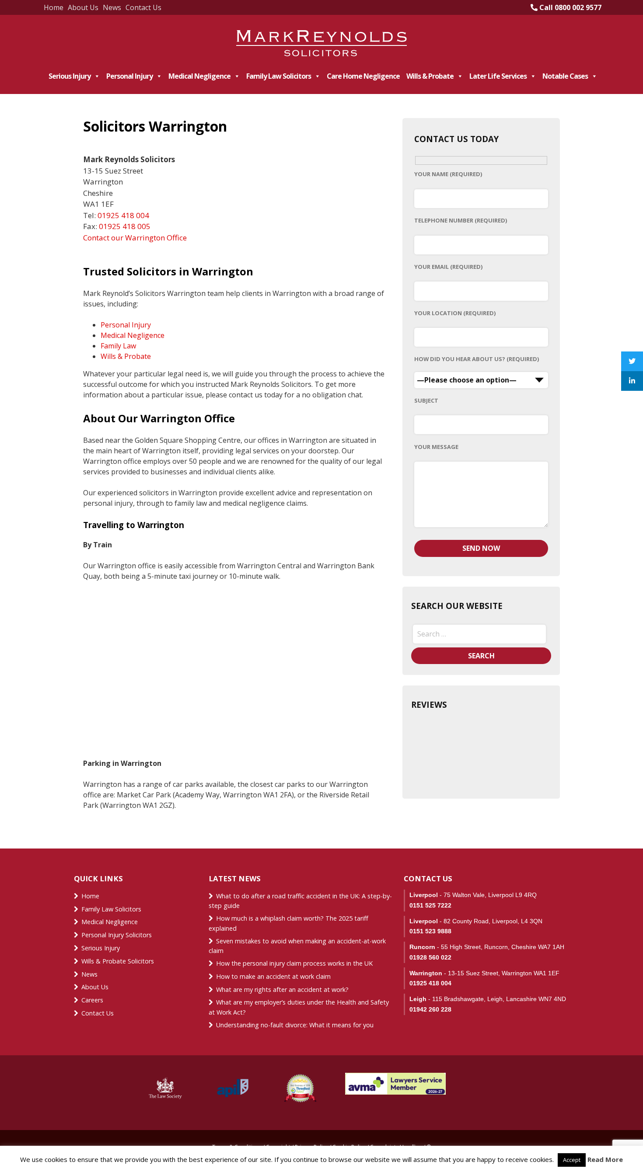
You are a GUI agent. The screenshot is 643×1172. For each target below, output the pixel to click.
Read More (605, 1159)
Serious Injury (70, 76)
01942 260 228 (430, 1009)
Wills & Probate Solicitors (117, 961)
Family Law (118, 346)
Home (53, 7)
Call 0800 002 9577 (569, 7)
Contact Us (143, 7)
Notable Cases (565, 76)
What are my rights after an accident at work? (282, 989)
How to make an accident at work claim (273, 976)
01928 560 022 (430, 957)
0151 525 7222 (430, 905)
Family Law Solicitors (278, 76)
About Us (83, 7)
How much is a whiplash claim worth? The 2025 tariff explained (288, 923)
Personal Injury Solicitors (116, 935)
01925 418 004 (123, 215)
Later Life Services (498, 76)
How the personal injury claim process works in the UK (295, 963)
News (112, 7)
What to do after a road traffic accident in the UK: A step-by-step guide (300, 901)
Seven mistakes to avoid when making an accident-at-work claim (297, 946)
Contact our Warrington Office (135, 238)
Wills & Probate (430, 76)
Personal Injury (129, 76)
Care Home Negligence (363, 76)
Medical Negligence (199, 76)
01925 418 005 (124, 226)
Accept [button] (571, 1160)
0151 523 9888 (430, 931)
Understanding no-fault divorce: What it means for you (295, 1025)
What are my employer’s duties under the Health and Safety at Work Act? (299, 1007)
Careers (92, 1000)
